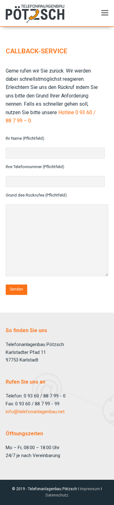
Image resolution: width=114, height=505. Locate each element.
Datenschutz (57, 495)
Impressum (90, 489)
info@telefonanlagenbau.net (35, 411)
